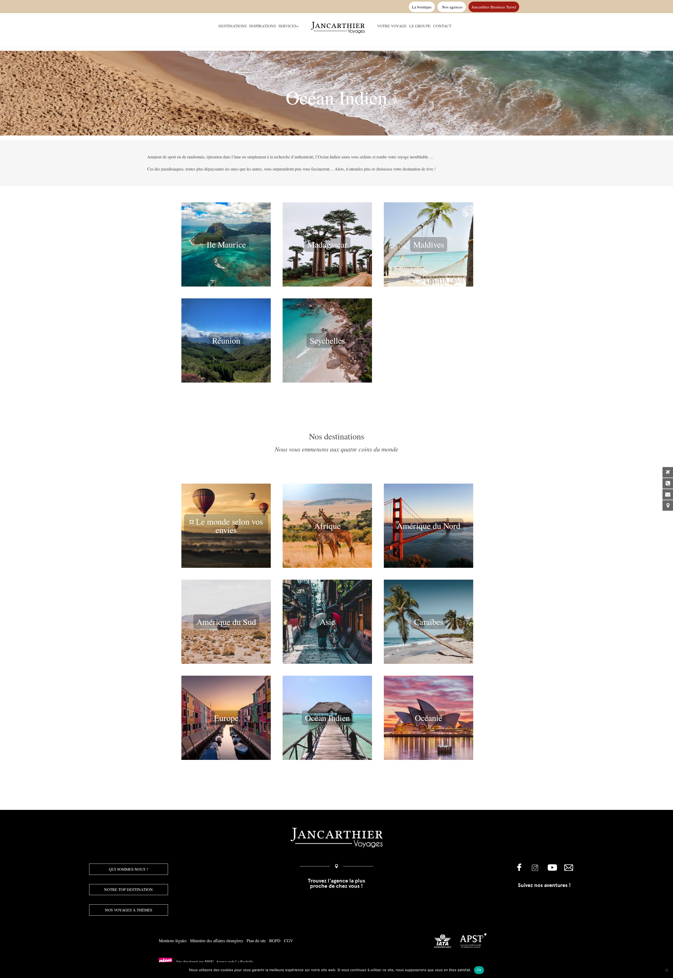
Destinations (232, 26)
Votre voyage (392, 26)
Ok (479, 970)
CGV (288, 940)
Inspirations (262, 26)
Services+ (288, 26)
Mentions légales (173, 940)
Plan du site (256, 940)
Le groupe (420, 26)
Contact (442, 26)
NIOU (209, 961)
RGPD (275, 940)
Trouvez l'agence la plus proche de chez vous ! (336, 883)
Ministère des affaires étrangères (216, 940)
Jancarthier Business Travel (494, 6)
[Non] (666, 970)
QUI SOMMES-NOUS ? (128, 869)
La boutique (422, 6)
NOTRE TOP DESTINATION (128, 889)
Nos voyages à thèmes (128, 909)
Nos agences (452, 6)
